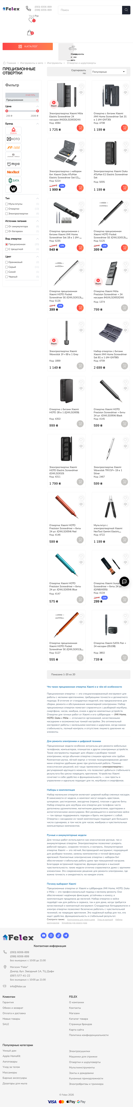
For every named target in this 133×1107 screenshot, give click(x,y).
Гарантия (8, 1002)
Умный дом (9, 1050)
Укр (31, 16)
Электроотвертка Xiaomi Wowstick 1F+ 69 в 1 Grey (63, 353)
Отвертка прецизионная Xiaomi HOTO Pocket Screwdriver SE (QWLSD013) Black (110, 236)
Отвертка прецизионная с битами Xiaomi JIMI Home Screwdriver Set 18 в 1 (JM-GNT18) (64, 236)
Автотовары (10, 1061)
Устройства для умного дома (74, 923)
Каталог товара (78, 1019)
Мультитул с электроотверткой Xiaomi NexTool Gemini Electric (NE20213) (108, 530)
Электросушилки (79, 1051)
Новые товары (11, 1019)
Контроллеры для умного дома (81, 919)
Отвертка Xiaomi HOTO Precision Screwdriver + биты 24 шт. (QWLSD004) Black (109, 412)
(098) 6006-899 (43, 10)
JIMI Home (120, 714)
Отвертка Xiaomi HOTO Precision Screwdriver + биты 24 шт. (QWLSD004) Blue (65, 586)
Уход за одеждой (105, 919)
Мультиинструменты (82, 1067)
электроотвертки (112, 766)
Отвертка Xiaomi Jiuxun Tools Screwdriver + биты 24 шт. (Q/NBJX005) (110, 586)
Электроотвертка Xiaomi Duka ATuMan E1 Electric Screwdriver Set (111, 174)
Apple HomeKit (11, 1056)
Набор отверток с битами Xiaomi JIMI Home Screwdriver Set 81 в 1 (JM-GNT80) (110, 354)
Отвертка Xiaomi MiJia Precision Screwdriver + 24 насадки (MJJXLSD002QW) (109, 294)
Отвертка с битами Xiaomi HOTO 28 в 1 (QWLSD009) (64, 411)
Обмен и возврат (13, 1008)
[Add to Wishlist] (81, 86)
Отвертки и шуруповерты (85, 1062)
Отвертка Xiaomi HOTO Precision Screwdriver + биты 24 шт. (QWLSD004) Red (65, 528)
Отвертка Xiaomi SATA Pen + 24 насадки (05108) (110, 644)
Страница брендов (80, 1024)
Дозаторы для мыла (15, 1083)
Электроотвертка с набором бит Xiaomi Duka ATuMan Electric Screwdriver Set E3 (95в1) (65, 176)
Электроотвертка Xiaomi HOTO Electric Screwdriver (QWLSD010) (63, 470)
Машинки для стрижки (83, 1056)
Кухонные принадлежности (86, 1078)
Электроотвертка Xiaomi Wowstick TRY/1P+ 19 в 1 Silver (108, 470)
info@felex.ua (18, 986)
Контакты (75, 1008)
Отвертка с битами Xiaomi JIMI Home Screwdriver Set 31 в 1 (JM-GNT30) (110, 116)
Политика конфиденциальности (89, 1035)
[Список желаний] (31, 20)
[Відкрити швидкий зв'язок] (124, 581)
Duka (57, 718)
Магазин (74, 1013)
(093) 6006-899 (43, 6)
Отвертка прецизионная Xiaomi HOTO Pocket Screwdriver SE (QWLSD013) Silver (65, 296)
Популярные (109, 72)
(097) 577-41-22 (20, 975)
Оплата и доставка (14, 1013)
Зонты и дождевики (81, 1073)
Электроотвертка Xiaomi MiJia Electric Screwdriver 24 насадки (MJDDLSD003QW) (66, 116)
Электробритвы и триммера (86, 1084)
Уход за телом (11, 1067)
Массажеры (10, 1072)
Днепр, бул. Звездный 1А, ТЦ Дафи (32, 971)
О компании (76, 1002)
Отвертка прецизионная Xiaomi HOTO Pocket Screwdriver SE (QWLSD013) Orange (65, 647)
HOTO (50, 718)
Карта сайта (76, 1029)
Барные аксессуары (15, 1078)
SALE (6, 1024)
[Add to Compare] (81, 92)
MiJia (65, 718)
